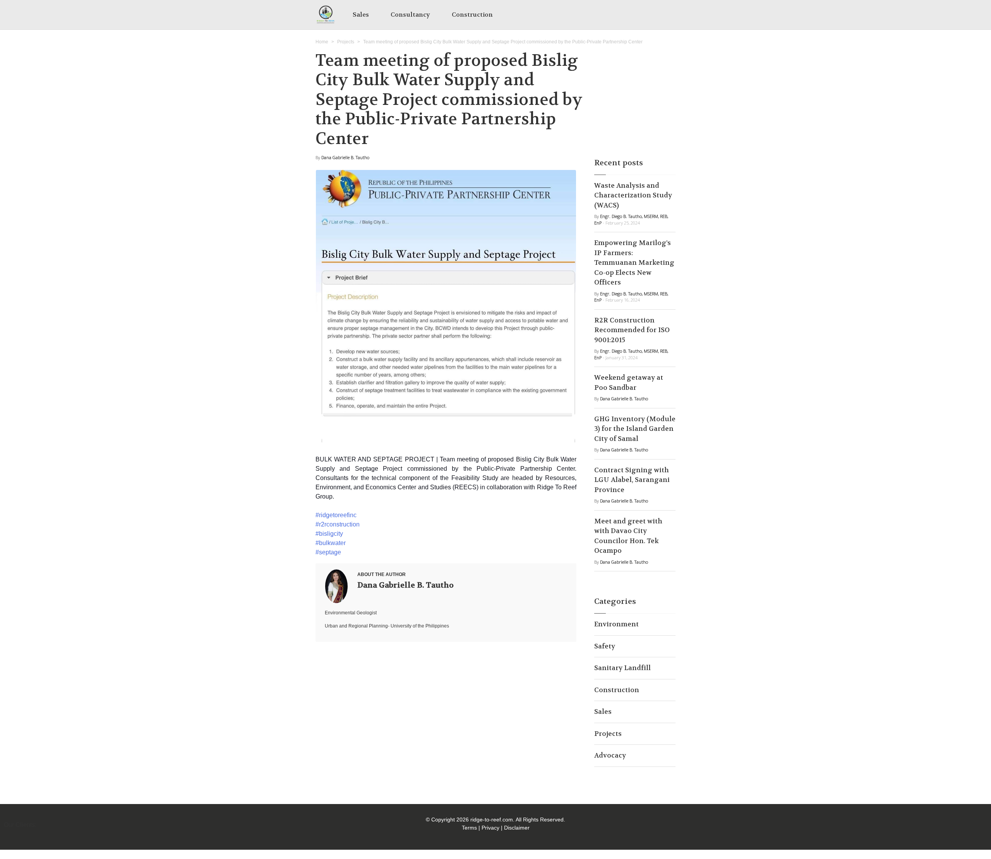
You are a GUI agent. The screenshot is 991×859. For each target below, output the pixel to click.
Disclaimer (517, 828)
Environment (616, 624)
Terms (469, 828)
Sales (361, 14)
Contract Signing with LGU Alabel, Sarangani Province (632, 480)
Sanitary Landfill (622, 668)
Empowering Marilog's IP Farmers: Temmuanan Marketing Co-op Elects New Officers (634, 262)
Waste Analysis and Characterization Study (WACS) (633, 195)
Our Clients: (20, 824)
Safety (604, 646)
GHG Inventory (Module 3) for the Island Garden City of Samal (635, 429)
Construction (472, 14)
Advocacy (610, 755)
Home (321, 42)
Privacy (490, 828)
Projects (345, 42)
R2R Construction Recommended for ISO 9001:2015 (632, 330)
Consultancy (410, 14)
